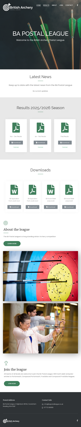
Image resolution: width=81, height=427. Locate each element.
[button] (16, 143)
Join (61, 5)
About (54, 5)
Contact (69, 5)
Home (38, 5)
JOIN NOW (12, 383)
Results (46, 5)
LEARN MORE (12, 244)
